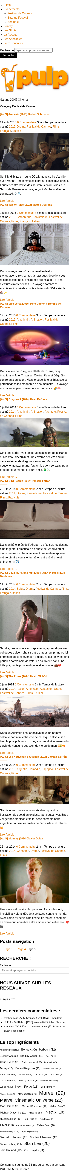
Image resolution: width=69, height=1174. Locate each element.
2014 (12, 411)
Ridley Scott (46, 1125)
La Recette (10, 34)
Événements (11, 9)
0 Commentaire (26, 122)
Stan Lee (37, 1143)
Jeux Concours (13, 43)
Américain (23, 319)
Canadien (23, 850)
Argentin (22, 769)
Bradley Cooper (32, 1055)
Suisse (16, 130)
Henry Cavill (25, 1074)
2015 (12, 126)
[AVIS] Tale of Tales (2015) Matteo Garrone (26, 204)
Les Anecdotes (13, 38)
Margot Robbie (8, 1094)
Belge (20, 588)
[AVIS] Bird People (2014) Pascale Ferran (25, 480)
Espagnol (48, 769)
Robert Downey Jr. (9, 1131)
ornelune (8, 1018)
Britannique (24, 217)
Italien (36, 221)
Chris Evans (9, 1061)
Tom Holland (11, 1150)
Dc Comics (50, 1062)
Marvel (52, 1093)
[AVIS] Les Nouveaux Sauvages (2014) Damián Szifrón (33, 756)
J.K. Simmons (8, 1080)
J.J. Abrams (55, 1074)
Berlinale (13, 21)
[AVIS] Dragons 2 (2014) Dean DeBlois (23, 399)
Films (7, 4)
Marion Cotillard (27, 1094)
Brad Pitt (51, 1056)
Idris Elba (40, 1074)
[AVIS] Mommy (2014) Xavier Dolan (21, 838)
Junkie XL (6, 1087)
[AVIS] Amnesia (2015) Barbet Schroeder (25, 114)
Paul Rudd (30, 1119)
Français (5, 130)
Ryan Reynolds (30, 1131)
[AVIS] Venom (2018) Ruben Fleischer (45, 1022)
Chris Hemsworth (32, 1062)
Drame (21, 126)
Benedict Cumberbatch (38, 1049)
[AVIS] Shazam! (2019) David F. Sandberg (40, 1018)
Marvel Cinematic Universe (31, 1100)
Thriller (38, 693)
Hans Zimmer (8, 1074)
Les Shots (10, 30)
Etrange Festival (17, 17)
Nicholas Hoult (10, 1118)
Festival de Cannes (19, 13)
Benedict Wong (9, 1056)
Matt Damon (9, 1105)
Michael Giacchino (13, 1112)
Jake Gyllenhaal (28, 1080)
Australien (46, 688)
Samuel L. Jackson (13, 1137)
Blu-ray (8, 26)
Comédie (34, 769)
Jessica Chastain (49, 1080)
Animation (37, 319)
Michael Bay (57, 1106)
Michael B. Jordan (34, 1106)
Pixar (7, 1125)
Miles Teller (36, 1113)
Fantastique (40, 217)
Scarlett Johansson (43, 1137)
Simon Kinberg (11, 1144)
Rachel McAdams (25, 1125)
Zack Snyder (34, 1150)
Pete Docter (46, 1119)
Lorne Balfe (48, 1087)
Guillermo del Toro (52, 1068)
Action (21, 688)
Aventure (50, 411)
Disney (6, 1068)
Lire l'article (9, 200)
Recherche (7, 50)
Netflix (55, 1112)
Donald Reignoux (27, 1068)
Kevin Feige (27, 1086)
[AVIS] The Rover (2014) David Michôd (23, 676)
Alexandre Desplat (9, 1050)
